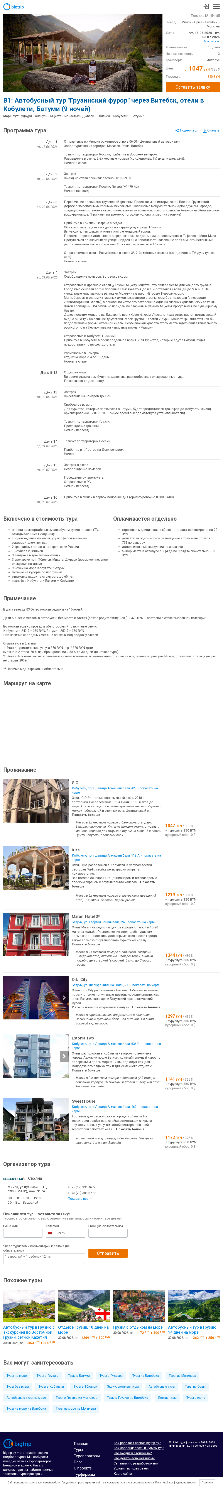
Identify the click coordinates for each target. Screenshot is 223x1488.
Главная (81, 1443)
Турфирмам (84, 1474)
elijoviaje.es (190, 1442)
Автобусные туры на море (26, 1398)
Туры (78, 1449)
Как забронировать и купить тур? (139, 1448)
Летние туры (167, 1398)
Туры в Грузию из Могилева (76, 1398)
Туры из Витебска (145, 1376)
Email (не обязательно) (105, 1226)
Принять (207, 1482)
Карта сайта (123, 1474)
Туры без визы (18, 1386)
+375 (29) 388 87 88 (82, 1193)
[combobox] (51, 1233)
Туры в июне (195, 1398)
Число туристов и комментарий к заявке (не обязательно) (36, 1248)
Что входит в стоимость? (133, 1453)
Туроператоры (87, 1456)
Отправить (108, 1253)
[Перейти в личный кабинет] (206, 7)
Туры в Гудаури (111, 1376)
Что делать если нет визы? (134, 1458)
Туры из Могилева (182, 1376)
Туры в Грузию (47, 1376)
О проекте (83, 1468)
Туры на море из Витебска (26, 1408)
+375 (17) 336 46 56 (82, 1187)
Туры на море (17, 1376)
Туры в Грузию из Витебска (127, 1398)
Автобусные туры (162, 1386)
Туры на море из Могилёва (76, 1408)
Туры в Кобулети (51, 1386)
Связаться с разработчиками (136, 1463)
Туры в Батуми (79, 1376)
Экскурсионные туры (123, 1386)
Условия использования (132, 1468)
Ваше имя (10, 1226)
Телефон (52, 1226)
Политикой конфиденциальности (175, 1482)
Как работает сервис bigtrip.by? (137, 1443)
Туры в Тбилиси (85, 1386)
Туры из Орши (195, 1386)
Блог (78, 1462)
